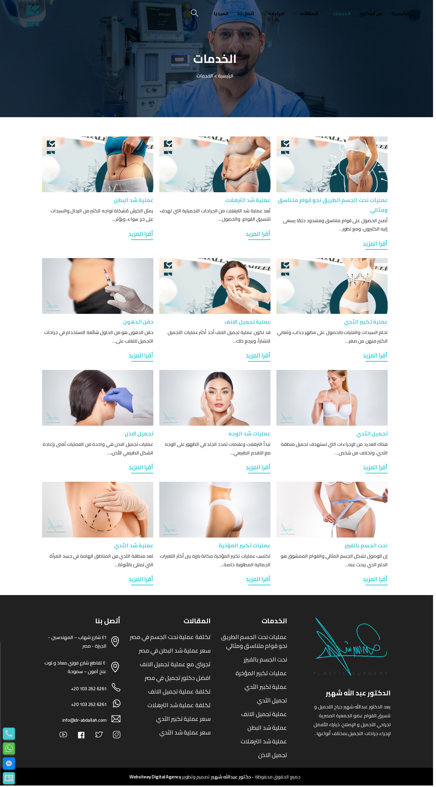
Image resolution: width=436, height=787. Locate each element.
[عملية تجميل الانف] (214, 286)
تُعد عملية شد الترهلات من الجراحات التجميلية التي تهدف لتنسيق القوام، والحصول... (215, 215)
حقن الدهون (138, 322)
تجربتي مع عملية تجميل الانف (175, 664)
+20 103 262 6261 (89, 688)
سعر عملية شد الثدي (185, 732)
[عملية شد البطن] (97, 164)
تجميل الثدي (372, 433)
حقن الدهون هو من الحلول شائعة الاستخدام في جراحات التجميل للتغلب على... (98, 336)
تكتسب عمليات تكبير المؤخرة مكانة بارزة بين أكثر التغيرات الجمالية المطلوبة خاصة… (215, 560)
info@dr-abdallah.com (84, 720)
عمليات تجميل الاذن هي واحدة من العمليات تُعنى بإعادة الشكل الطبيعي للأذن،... (98, 448)
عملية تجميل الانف (247, 322)
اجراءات (277, 13)
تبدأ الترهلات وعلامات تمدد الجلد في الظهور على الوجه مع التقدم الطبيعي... (217, 448)
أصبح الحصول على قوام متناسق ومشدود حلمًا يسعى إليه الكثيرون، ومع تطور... (335, 224)
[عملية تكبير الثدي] (332, 286)
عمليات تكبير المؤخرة (244, 545)
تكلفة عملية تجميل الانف (179, 691)
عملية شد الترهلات (247, 200)
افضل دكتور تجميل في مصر (178, 677)
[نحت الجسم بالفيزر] (332, 510)
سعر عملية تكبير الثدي (183, 718)
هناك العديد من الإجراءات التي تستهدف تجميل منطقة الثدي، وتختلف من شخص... (334, 448)
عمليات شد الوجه (249, 433)
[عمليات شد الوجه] (214, 398)
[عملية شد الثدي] (97, 510)
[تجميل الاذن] (97, 398)
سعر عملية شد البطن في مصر (175, 650)
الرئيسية (400, 13)
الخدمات (342, 13)
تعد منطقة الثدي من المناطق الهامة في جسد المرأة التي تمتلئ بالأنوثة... (101, 560)
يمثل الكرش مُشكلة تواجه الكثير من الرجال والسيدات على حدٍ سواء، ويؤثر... (102, 215)
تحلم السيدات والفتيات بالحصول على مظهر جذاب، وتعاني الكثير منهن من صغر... (332, 336)
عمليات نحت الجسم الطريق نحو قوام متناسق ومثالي (254, 641)
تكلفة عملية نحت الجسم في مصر (170, 636)
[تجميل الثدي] (332, 398)
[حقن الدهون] (97, 286)
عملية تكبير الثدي (366, 322)
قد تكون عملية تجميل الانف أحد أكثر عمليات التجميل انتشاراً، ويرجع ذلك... (219, 336)
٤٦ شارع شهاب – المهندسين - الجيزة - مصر (77, 641)
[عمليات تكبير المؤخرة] (214, 510)
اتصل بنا (246, 13)
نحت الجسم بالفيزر (366, 545)
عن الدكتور (370, 13)
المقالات (309, 13)
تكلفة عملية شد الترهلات (179, 704)
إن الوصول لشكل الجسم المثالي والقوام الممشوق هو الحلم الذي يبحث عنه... (334, 560)
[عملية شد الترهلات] (214, 164)
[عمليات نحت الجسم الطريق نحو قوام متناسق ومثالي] (332, 164)
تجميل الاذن (139, 433)
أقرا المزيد (375, 243)
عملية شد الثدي (133, 545)
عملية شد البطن (133, 200)
